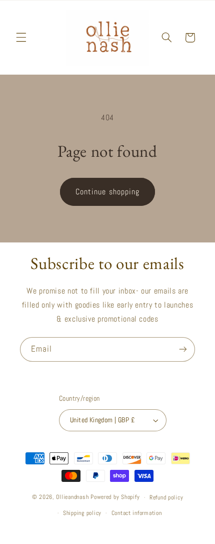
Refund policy (167, 497)
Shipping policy (82, 512)
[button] (21, 37)
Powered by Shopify (115, 497)
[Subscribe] (183, 349)
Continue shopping (108, 192)
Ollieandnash (72, 497)
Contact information (137, 512)
